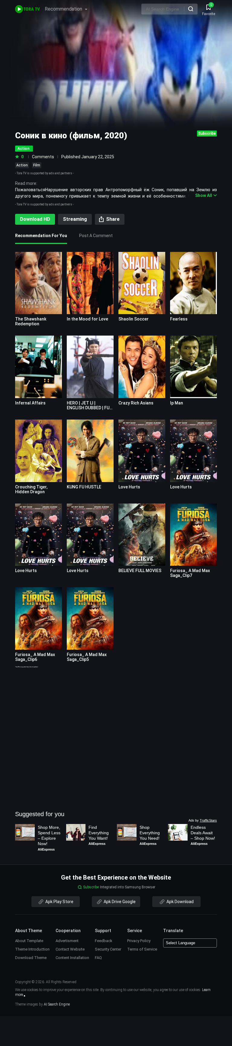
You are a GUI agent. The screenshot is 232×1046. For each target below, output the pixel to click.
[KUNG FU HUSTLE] (90, 451)
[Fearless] (193, 283)
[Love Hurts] (141, 451)
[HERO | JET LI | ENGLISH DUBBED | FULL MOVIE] (90, 367)
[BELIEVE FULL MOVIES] (141, 535)
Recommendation (64, 9)
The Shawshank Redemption (30, 321)
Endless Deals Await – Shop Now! (203, 833)
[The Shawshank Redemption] (38, 283)
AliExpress (46, 849)
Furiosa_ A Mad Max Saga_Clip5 (87, 657)
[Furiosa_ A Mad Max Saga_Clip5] (90, 618)
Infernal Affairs (30, 403)
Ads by (202, 820)
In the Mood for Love (87, 319)
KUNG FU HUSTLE (84, 486)
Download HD (35, 219)
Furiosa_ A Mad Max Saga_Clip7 (190, 573)
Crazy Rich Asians (135, 403)
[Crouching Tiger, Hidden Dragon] (38, 451)
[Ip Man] (193, 367)
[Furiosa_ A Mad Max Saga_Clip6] (38, 618)
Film (36, 165)
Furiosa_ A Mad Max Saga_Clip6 (35, 657)
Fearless (179, 319)
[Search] (190, 8)
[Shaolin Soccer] (141, 283)
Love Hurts (129, 486)
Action (22, 165)
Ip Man (176, 403)
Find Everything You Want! (99, 833)
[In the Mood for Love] (90, 283)
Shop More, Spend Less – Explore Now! (50, 835)
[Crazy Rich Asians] (141, 367)
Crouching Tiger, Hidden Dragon (31, 489)
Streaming (75, 219)
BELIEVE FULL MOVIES (139, 570)
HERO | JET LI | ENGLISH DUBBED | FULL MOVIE (90, 408)
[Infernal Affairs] (38, 367)
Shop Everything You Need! (150, 833)
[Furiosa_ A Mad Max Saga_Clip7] (193, 535)
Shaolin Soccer (133, 319)
